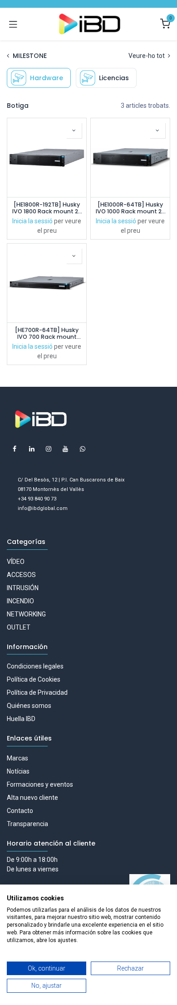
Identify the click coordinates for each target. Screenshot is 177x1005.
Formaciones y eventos (40, 784)
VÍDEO (16, 561)
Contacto (20, 810)
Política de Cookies (33, 679)
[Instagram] (48, 448)
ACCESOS (21, 574)
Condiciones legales (35, 666)
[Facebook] (14, 448)
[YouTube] (65, 448)
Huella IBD (21, 718)
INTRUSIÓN (23, 587)
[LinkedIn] (31, 448)
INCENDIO (20, 601)
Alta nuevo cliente (32, 797)
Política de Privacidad (37, 692)
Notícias (18, 771)
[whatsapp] (82, 448)
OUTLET (18, 627)
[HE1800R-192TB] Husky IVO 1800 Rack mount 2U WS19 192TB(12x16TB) (47, 208)
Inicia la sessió (32, 221)
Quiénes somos (29, 705)
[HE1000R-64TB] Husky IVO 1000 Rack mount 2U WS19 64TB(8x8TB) (130, 208)
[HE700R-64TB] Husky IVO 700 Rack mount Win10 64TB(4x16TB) (47, 333)
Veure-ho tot (147, 55)
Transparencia (27, 823)
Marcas (17, 758)
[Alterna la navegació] (13, 24)
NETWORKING (26, 614)
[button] (74, 130)
